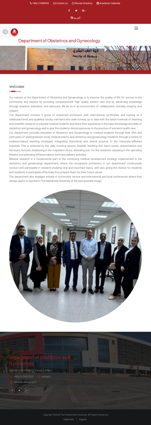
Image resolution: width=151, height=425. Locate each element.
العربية (76, 17)
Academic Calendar (109, 3)
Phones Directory (83, 3)
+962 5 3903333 (40, 3)
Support (83, 419)
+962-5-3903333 (23, 376)
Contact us (62, 3)
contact (45, 376)
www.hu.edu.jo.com (25, 382)
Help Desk (69, 419)
